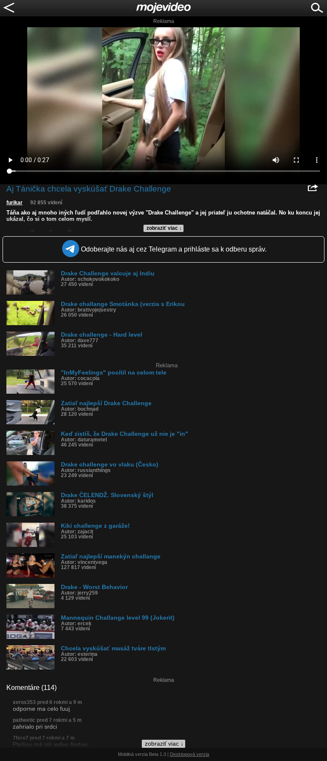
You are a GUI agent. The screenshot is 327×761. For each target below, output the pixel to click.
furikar (14, 202)
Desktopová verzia (189, 754)
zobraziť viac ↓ (164, 228)
